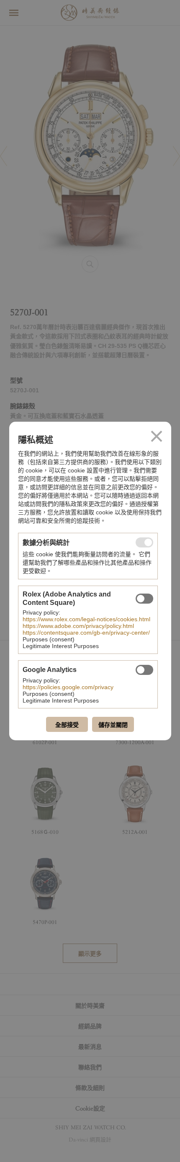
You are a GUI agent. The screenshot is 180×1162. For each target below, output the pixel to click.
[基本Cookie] (144, 542)
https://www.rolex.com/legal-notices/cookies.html (86, 619)
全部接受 (67, 724)
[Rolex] (144, 599)
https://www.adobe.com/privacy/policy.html (78, 625)
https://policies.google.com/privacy (68, 687)
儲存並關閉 (113, 724)
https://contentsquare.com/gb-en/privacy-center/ (86, 632)
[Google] (144, 670)
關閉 (156, 436)
